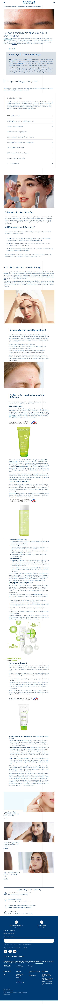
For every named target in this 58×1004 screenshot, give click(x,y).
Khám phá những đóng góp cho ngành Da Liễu (17, 894)
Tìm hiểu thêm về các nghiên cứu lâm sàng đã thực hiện (19, 907)
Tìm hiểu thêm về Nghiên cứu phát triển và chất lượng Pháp (20, 913)
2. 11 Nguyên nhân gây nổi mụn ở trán (22, 81)
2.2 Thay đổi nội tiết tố (13, 116)
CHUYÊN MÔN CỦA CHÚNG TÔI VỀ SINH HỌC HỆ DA (47, 979)
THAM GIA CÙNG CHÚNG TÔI (47, 984)
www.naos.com (39, 962)
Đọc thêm (6, 818)
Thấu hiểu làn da (32, 975)
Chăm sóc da (19, 979)
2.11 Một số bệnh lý (13, 163)
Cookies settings (7, 994)
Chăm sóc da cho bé (20, 982)
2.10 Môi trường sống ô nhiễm (16, 158)
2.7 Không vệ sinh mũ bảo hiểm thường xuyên (20, 142)
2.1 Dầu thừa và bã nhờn (14, 98)
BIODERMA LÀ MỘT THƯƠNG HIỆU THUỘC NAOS (46, 975)
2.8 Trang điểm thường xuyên (15, 147)
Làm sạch (18, 977)
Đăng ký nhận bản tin (9, 933)
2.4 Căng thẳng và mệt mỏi (15, 126)
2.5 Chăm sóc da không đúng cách (17, 132)
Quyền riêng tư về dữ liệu (27, 944)
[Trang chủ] (29, 2)
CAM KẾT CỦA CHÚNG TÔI (47, 981)
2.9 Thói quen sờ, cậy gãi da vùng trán (18, 153)
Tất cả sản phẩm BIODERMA (19, 975)
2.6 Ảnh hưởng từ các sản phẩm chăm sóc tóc (20, 137)
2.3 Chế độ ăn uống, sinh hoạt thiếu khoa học (20, 121)
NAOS (5, 974)
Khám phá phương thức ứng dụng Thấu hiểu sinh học (19, 901)
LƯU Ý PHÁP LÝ (7, 989)
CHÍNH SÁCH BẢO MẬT (8, 990)
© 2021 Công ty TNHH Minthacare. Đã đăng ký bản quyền (15, 992)
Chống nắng (18, 981)
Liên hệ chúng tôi (16, 927)
